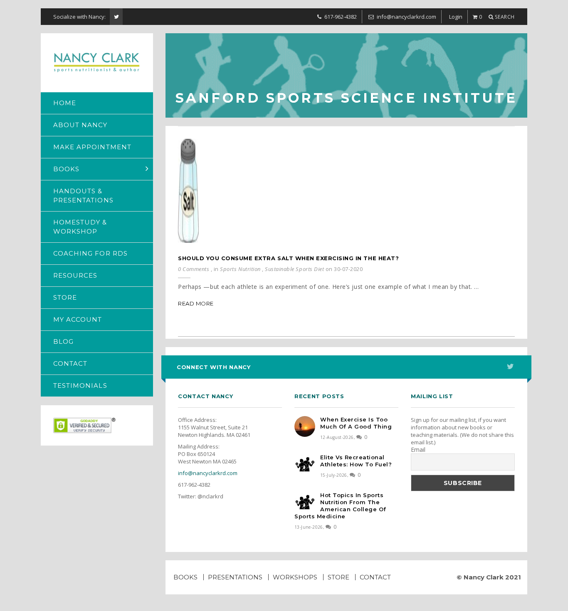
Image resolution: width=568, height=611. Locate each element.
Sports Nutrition (240, 269)
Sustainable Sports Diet (294, 269)
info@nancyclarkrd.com (207, 473)
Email (418, 449)
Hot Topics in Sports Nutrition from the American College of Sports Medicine (340, 506)
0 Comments (193, 269)
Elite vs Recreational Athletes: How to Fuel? (356, 461)
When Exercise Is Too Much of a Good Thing (356, 423)
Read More (196, 303)
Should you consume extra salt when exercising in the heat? (288, 258)
